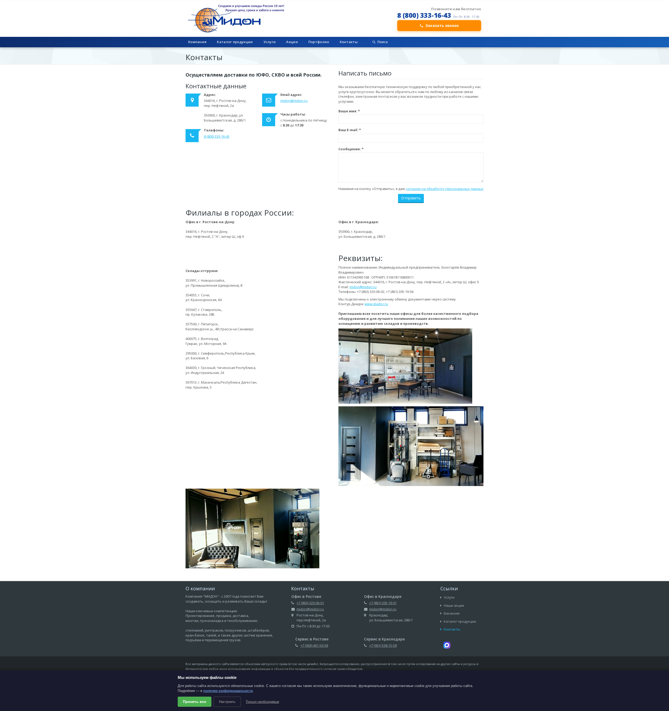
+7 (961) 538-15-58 (383, 645)
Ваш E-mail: (349, 130)
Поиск (382, 41)
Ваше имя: (349, 111)
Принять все (194, 702)
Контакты (349, 41)
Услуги (269, 41)
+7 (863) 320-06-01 (310, 602)
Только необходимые (262, 702)
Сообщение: (351, 149)
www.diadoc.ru (376, 304)
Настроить (227, 702)
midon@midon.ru (294, 100)
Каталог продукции (235, 41)
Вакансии (451, 613)
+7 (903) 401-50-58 (314, 645)
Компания (197, 41)
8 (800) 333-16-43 (424, 15)
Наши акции (453, 605)
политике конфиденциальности (228, 691)
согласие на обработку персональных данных (444, 188)
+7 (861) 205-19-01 (383, 602)
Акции (292, 41)
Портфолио (318, 41)
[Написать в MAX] (447, 644)
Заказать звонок (442, 25)
